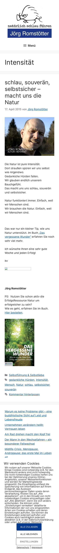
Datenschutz (23, 547)
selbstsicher (42, 384)
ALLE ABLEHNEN (29, 534)
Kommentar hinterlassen (24, 394)
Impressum (37, 547)
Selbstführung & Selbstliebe (26, 375)
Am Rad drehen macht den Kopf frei (27, 434)
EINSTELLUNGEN (29, 541)
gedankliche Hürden (21, 379)
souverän (10, 389)
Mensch (10, 384)
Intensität (42, 379)
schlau (29, 384)
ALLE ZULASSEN (29, 526)
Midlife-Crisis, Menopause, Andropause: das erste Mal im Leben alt (28, 453)
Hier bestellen (13, 312)
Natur (19, 384)
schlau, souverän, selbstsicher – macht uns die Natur (27, 92)
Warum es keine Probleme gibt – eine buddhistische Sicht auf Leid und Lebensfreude (28, 415)
